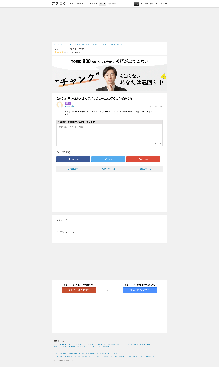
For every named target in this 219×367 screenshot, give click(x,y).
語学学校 (79, 4)
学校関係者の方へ (74, 353)
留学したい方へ (118, 353)
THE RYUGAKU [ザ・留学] (63, 344)
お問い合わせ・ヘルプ (110, 357)
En (166, 4)
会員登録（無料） (149, 4)
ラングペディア (79, 344)
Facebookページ (149, 357)
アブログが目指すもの (61, 353)
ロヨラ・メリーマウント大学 (69, 49)
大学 (71, 4)
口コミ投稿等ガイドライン (72, 357)
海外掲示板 (112, 344)
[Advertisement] (109, 25)
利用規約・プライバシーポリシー (92, 357)
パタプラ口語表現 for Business (64, 346)
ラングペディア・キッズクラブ (96, 344)
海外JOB (120, 344)
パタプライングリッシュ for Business (137, 344)
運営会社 (121, 357)
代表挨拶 (128, 357)
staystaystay (70, 106)
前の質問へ (75, 169)
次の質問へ (144, 169)
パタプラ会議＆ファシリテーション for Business (92, 346)
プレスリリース (137, 357)
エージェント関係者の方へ (90, 353)
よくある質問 (58, 357)
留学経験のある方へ (106, 353)
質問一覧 (108, 169)
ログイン (161, 4)
